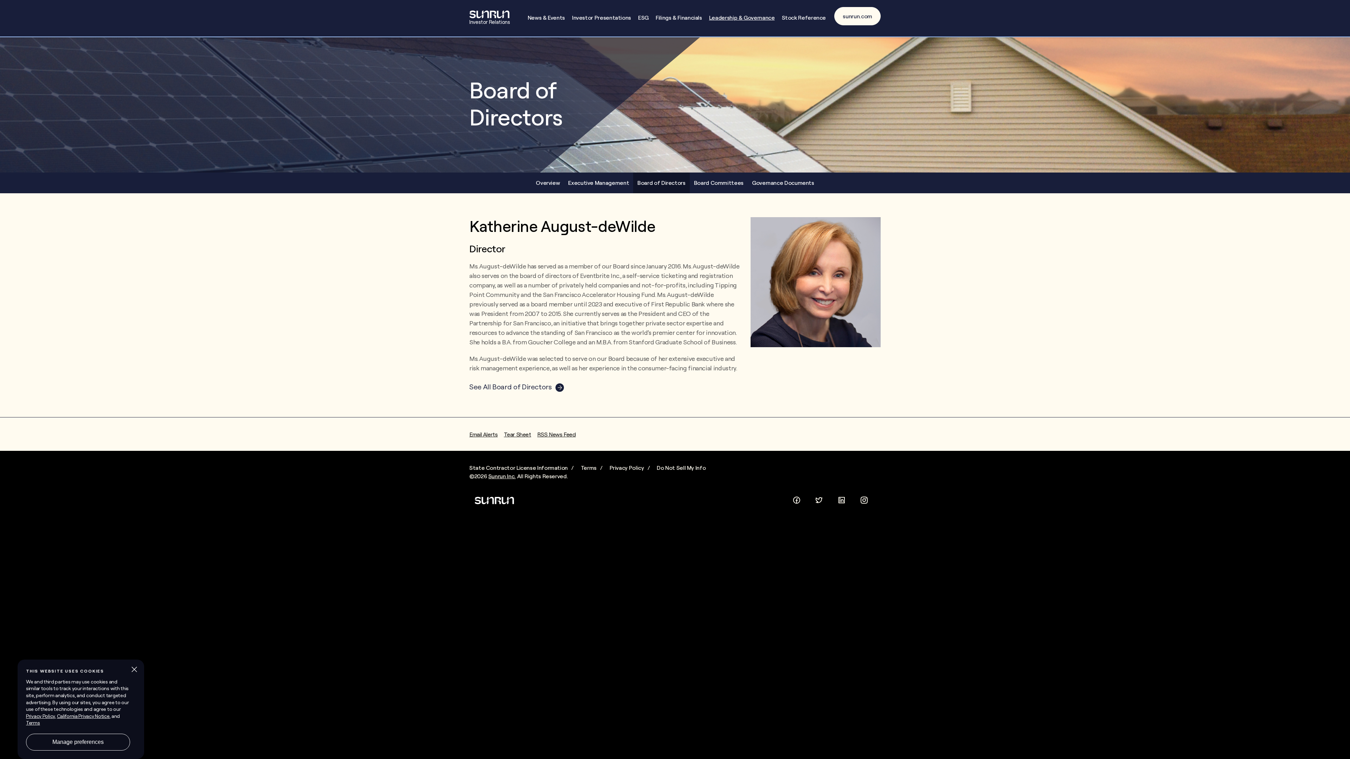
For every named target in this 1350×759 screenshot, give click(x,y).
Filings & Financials (679, 17)
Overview (548, 182)
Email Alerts (483, 434)
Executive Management (598, 182)
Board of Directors (661, 182)
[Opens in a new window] (796, 498)
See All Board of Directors (510, 386)
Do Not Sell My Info (681, 468)
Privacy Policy (627, 468)
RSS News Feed (556, 434)
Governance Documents (783, 182)
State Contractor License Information (518, 468)
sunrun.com (857, 16)
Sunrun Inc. (502, 476)
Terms (589, 468)
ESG (643, 17)
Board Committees (719, 182)
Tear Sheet (517, 434)
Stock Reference (804, 17)
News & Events (546, 17)
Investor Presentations (601, 17)
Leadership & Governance (742, 17)
